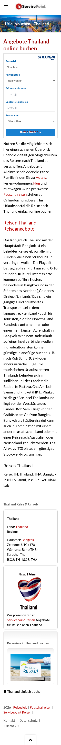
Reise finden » (30, 132)
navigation (6, 7)
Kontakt (9, 720)
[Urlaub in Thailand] (30, 667)
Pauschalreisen (15, 194)
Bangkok (28, 540)
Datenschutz (28, 720)
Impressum (11, 725)
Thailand (22, 527)
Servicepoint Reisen (21, 620)
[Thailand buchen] (28, 610)
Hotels (41, 177)
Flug (36, 183)
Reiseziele (20, 707)
